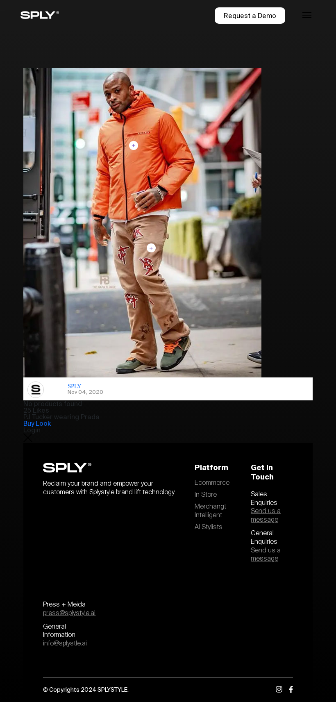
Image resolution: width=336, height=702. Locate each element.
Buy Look (37, 423)
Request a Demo (250, 15)
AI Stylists (208, 527)
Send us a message (266, 515)
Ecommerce (212, 483)
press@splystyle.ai (69, 613)
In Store (206, 495)
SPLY (75, 386)
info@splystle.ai (65, 643)
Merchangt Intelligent (210, 510)
